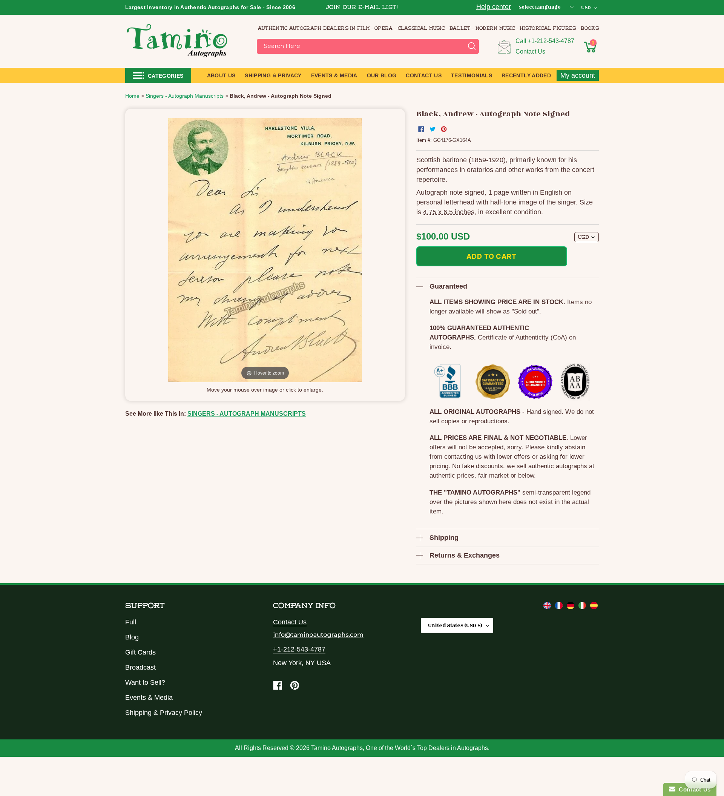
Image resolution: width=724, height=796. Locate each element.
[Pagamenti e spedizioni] (583, 607)
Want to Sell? (145, 682)
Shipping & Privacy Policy (163, 712)
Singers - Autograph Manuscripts (246, 413)
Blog (132, 637)
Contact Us (530, 51)
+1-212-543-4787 (551, 41)
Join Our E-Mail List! (362, 8)
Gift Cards (140, 652)
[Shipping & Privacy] (548, 607)
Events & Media (149, 697)
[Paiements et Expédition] (560, 607)
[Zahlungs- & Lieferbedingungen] (571, 607)
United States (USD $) (455, 625)
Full (130, 622)
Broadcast (140, 667)
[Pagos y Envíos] (594, 607)
